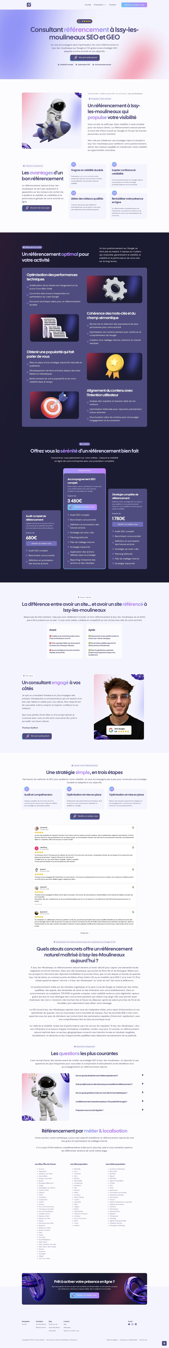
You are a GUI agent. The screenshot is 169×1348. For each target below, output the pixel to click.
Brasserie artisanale (117, 1195)
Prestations (98, 5)
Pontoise (42, 1237)
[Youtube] (129, 1324)
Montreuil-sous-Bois (46, 1223)
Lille (75, 1188)
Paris (40, 1233)
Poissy (41, 1235)
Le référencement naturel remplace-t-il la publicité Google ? (101, 1101)
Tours (76, 1223)
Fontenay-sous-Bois (46, 1209)
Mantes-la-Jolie (44, 1218)
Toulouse (77, 1174)
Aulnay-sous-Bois (45, 1178)
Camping (113, 1218)
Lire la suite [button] (38, 904)
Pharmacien (114, 1209)
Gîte (111, 1185)
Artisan (112, 1183)
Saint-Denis (43, 1242)
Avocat (112, 1200)
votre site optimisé (86, 176)
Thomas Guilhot (93, 94)
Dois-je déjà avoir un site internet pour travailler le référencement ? (104, 1084)
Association (114, 1197)
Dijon (76, 1204)
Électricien (113, 1171)
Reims (76, 1192)
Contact (112, 5)
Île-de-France (122, 94)
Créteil (41, 1202)
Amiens (76, 1225)
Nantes (76, 1178)
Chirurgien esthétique (117, 1225)
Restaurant (114, 1190)
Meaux (41, 1221)
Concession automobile (118, 1192)
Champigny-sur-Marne (47, 1188)
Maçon (112, 1176)
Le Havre (77, 1195)
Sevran (41, 1249)
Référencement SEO (108, 94)
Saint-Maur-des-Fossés (47, 1247)
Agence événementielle (118, 1221)
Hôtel (111, 1188)
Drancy (41, 1204)
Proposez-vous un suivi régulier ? (89, 1110)
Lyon (76, 1171)
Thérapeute (114, 1216)
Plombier (113, 1174)
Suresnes (42, 1251)
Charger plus (84, 933)
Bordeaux (77, 1185)
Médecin (113, 1214)
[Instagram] (132, 1324)
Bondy (41, 1181)
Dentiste (113, 1207)
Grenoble (77, 1202)
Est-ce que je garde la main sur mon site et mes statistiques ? (101, 1093)
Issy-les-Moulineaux (46, 1211)
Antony (41, 1169)
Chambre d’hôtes (116, 1223)
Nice (75, 1176)
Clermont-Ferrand (80, 1214)
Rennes (76, 1190)
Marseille (77, 1169)
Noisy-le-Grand (44, 1230)
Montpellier (78, 1181)
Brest (76, 1221)
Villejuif (41, 1256)
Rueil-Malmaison (44, 1240)
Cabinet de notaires (117, 1204)
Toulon (76, 1200)
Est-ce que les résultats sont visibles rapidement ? (97, 1075)
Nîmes (76, 1209)
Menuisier (113, 1178)
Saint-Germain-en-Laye (47, 1244)
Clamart (41, 1192)
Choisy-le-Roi (44, 1190)
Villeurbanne (78, 1211)
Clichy (41, 1195)
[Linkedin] (136, 1324)
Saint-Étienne (79, 1197)
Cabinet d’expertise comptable (121, 1202)
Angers (76, 1207)
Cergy (41, 1185)
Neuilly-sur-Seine (45, 1228)
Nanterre (42, 1225)
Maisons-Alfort (44, 1216)
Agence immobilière (117, 1181)
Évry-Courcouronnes (46, 1207)
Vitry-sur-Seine (44, 1258)
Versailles (42, 1254)
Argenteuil (42, 1171)
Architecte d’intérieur (117, 1169)
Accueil (88, 5)
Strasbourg (78, 1183)
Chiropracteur (115, 1211)
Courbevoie (43, 1200)
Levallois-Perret (44, 1214)
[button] (111, 1076)
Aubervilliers (43, 1176)
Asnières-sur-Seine (46, 1174)
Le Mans (77, 1216)
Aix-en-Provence (80, 1218)
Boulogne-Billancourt (46, 1183)
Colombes (42, 1197)
